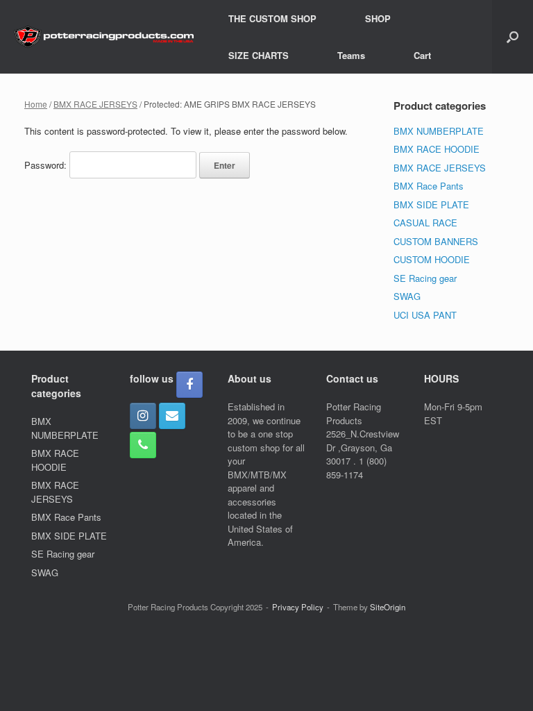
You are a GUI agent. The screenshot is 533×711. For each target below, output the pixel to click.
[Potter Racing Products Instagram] (143, 416)
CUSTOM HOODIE (432, 259)
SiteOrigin (387, 606)
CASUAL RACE (425, 222)
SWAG (407, 296)
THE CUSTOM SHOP (272, 18)
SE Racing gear (425, 278)
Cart (422, 55)
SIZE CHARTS (258, 55)
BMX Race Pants (429, 185)
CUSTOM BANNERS (436, 241)
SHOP (378, 18)
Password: (46, 165)
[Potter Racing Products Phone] (143, 445)
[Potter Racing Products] (104, 37)
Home (35, 104)
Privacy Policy (297, 606)
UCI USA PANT (425, 314)
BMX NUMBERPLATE (439, 130)
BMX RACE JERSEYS (95, 104)
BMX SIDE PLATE (431, 204)
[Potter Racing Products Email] (172, 416)
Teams (351, 55)
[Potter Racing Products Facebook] (189, 384)
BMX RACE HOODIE (437, 149)
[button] (512, 37)
